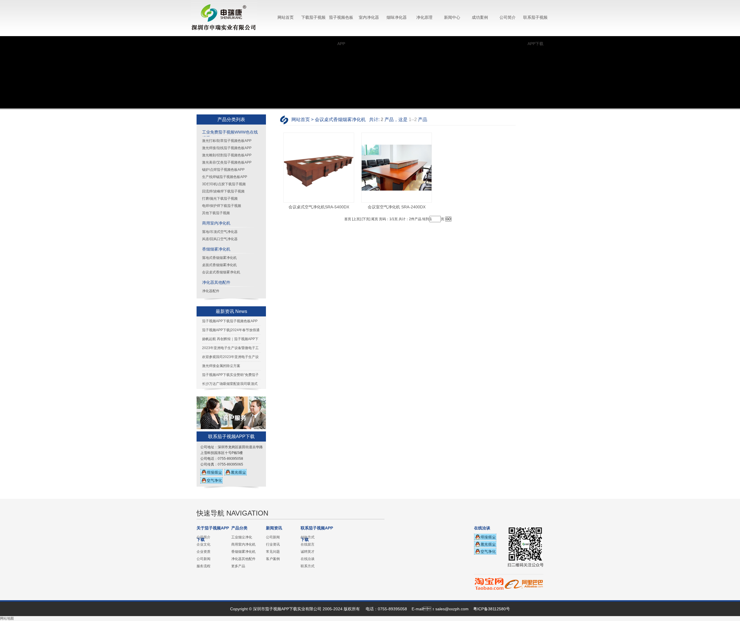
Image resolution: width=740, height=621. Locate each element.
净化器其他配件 (216, 282)
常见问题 (273, 552)
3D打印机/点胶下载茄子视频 (224, 184)
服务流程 (203, 566)
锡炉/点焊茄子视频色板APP (223, 170)
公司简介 (508, 17)
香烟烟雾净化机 (216, 249)
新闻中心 (452, 17)
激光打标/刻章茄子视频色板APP (226, 141)
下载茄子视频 (313, 17)
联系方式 (307, 566)
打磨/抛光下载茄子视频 (220, 199)
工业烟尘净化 (241, 537)
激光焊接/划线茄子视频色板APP (226, 148)
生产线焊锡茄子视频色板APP (224, 177)
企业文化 (203, 544)
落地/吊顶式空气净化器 (220, 232)
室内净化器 (369, 17)
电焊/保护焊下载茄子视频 (221, 206)
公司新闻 (203, 559)
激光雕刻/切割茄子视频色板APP (226, 155)
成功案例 (480, 17)
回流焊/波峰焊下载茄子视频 (223, 191)
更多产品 (238, 566)
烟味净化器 (396, 17)
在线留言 (307, 544)
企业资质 (203, 552)
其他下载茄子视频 (216, 213)
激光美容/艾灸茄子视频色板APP (226, 162)
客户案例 (273, 559)
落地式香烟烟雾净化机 (219, 258)
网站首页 (286, 17)
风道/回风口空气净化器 (220, 239)
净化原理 (424, 17)
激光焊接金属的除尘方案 (221, 366)
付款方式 (307, 537)
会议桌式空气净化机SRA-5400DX (318, 207)
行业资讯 (273, 544)
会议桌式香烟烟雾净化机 (221, 272)
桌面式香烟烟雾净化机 (219, 265)
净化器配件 (210, 291)
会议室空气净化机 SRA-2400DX (397, 207)
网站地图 (7, 618)
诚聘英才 (307, 552)
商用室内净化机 (216, 223)
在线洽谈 (307, 559)
